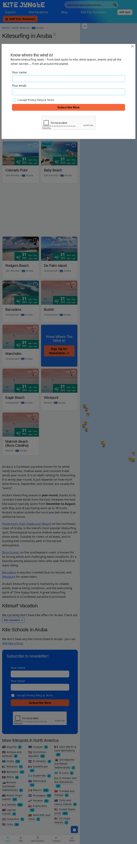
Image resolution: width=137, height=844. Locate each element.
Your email (19, 86)
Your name (19, 72)
